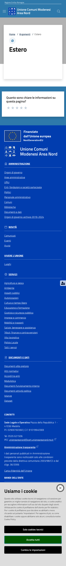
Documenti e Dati (19, 357)
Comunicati (10, 236)
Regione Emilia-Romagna (14, 2)
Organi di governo (13, 172)
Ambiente (9, 288)
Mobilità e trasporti (13, 322)
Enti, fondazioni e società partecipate (23, 187)
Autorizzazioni (11, 298)
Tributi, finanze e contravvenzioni (21, 332)
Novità (13, 227)
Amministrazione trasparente (19, 447)
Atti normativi (11, 371)
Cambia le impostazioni (33, 550)
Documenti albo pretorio (16, 366)
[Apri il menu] (4, 11)
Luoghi (7, 264)
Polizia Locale (11, 342)
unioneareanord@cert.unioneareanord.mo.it (31, 440)
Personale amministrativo (17, 197)
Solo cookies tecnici (33, 529)
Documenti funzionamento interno (21, 386)
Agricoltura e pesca (14, 283)
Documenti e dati (13, 212)
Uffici (6, 182)
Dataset (8, 401)
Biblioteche (10, 207)
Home (12, 34)
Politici (7, 192)
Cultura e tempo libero (15, 303)
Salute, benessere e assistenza (20, 327)
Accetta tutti (33, 540)
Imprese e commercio (15, 318)
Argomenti (24, 34)
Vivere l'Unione (13, 255)
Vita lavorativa (11, 337)
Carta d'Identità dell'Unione (18, 471)
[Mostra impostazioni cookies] (63, 283)
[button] (58, 11)
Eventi (7, 240)
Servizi (13, 274)
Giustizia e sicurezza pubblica (18, 313)
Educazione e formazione (17, 308)
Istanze (8, 396)
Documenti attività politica (17, 391)
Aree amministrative (14, 177)
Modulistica (10, 381)
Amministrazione (19, 163)
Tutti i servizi (10, 347)
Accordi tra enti (12, 376)
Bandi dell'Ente (13, 477)
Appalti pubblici (12, 293)
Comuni (8, 202)
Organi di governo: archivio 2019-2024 (24, 217)
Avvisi (7, 245)
